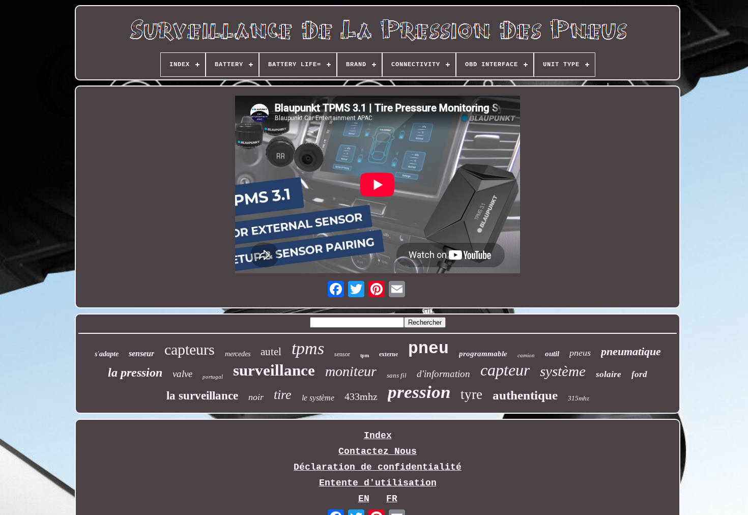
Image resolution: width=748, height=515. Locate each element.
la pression (135, 372)
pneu (428, 348)
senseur (141, 353)
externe (388, 354)
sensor (342, 354)
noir (256, 397)
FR (391, 499)
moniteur (351, 371)
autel (271, 352)
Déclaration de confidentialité (378, 467)
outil (552, 354)
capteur (505, 370)
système (563, 371)
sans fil (397, 375)
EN (363, 499)
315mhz (578, 398)
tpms (308, 348)
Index (378, 436)
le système (318, 397)
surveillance (274, 370)
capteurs (189, 349)
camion (526, 355)
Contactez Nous (377, 451)
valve (182, 373)
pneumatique (631, 351)
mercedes (237, 354)
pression (419, 392)
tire (283, 394)
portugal (213, 377)
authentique (525, 395)
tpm (364, 355)
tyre (471, 394)
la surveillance (202, 395)
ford (639, 374)
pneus (580, 353)
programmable (483, 354)
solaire (608, 374)
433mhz (361, 396)
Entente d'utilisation (378, 483)
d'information (443, 373)
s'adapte (107, 354)
